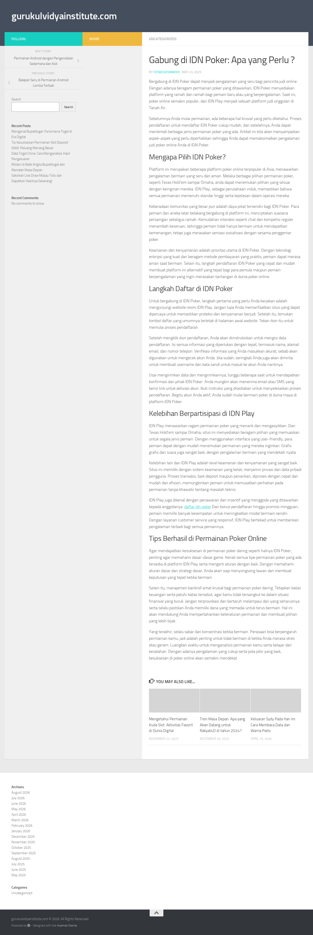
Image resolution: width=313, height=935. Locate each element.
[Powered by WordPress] (28, 925)
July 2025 (18, 864)
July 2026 (18, 798)
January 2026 (20, 831)
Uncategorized (162, 39)
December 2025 (23, 837)
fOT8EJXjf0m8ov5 (167, 72)
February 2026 (21, 826)
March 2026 (19, 820)
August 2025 (20, 859)
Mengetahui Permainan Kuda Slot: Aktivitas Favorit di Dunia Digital (171, 725)
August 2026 (20, 792)
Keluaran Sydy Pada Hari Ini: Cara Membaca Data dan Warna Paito (273, 725)
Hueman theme (67, 925)
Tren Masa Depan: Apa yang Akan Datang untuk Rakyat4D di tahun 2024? (222, 725)
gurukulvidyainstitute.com (64, 16)
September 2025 (23, 853)
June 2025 (18, 870)
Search (16, 99)
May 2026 (18, 809)
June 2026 (18, 803)
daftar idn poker (197, 506)
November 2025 (23, 842)
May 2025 (18, 875)
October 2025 (21, 848)
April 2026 (18, 815)
